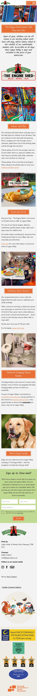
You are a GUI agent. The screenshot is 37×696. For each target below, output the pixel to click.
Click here (5, 243)
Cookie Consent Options (11, 587)
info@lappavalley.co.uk (9, 557)
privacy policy (20, 513)
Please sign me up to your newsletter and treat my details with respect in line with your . (19, 512)
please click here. (18, 328)
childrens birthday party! (10, 167)
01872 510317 (6, 555)
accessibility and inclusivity (10, 397)
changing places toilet (20, 399)
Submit (18, 518)
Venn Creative (12, 576)
